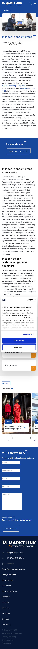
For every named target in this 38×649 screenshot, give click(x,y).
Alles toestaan (19, 340)
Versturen (9, 529)
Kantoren (6, 613)
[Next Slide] (33, 438)
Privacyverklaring (9, 637)
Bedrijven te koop (16, 151)
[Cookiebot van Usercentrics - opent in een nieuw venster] (27, 300)
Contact (5, 619)
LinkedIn (10, 564)
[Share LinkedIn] (11, 43)
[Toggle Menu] (35, 3)
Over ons (6, 608)
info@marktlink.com (15, 553)
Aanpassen (18, 347)
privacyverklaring (24, 520)
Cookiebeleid (7, 640)
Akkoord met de (17, 520)
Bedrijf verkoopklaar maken (13, 569)
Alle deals (6, 388)
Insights (7, 10)
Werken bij (6, 624)
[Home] (12, 3)
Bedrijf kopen (7, 580)
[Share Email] (20, 43)
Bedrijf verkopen (9, 575)
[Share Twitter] (15, 43)
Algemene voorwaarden (12, 633)
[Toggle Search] (31, 4)
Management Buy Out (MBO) (13, 86)
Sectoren (6, 597)
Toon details (27, 334)
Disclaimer (6, 643)
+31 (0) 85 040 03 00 (15, 558)
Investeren (6, 586)
